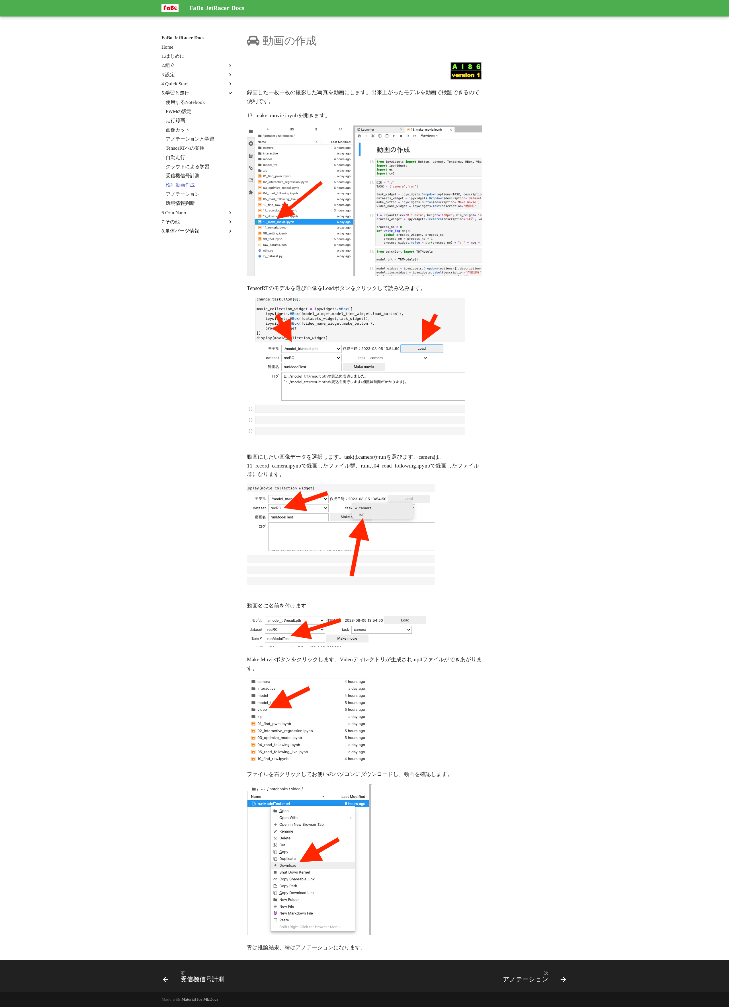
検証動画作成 (180, 185)
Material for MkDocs (199, 999)
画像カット (178, 130)
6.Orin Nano (173, 212)
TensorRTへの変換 (185, 148)
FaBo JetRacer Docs (182, 37)
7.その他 (170, 222)
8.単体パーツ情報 (180, 231)
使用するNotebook (185, 102)
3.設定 (168, 74)
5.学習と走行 (175, 93)
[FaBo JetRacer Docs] (170, 8)
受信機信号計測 (183, 175)
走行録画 (175, 120)
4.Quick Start (174, 84)
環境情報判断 (180, 203)
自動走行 (175, 157)
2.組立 (168, 65)
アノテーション (183, 194)
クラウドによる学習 (187, 166)
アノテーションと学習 (190, 139)
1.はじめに (173, 56)
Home (167, 47)
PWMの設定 (179, 111)
